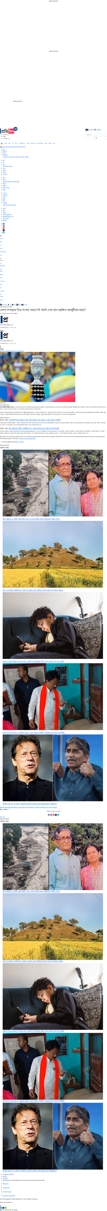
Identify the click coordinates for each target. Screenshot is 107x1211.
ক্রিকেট (4, 166)
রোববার (4, 208)
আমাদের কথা (5, 205)
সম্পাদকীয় (5, 203)
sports (5, 1176)
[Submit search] (96, 137)
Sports (46, 807)
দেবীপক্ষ (4, 212)
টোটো (23, 157)
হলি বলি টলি (5, 182)
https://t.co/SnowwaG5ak (27, 438)
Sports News (53, 807)
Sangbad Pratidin (8, 1174)
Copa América (21, 807)
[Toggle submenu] (0, 258)
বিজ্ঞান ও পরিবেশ (6, 188)
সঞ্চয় (54, 143)
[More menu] (105, 143)
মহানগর (5, 143)
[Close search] (86, 132)
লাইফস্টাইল (39, 143)
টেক (20, 157)
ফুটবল (7, 166)
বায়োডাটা (4, 186)
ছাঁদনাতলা (5, 220)
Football (41, 807)
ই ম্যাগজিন (5, 195)
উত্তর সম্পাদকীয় (12, 205)
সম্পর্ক (10, 157)
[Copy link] (3, 331)
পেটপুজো (17, 157)
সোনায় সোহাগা (6, 218)
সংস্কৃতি (12, 182)
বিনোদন (33, 143)
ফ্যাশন (13, 157)
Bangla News (4, 807)
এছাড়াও (1, 300)
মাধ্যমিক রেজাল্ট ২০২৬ (7, 214)
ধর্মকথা (4, 172)
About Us (6, 1184)
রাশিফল (50, 143)
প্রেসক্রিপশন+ (22, 143)
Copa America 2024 (32, 807)
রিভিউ (9, 182)
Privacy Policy (7, 1192)
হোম (4, 149)
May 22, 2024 (19, 442)
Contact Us (6, 1188)
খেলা (27, 143)
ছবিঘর (46, 143)
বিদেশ (16, 143)
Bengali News (13, 807)
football (5, 1178)
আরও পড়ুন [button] (2, 817)
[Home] (9, 130)
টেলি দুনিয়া (17, 182)
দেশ (13, 143)
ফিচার (4, 210)
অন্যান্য (11, 166)
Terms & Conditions (9, 1196)
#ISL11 (5, 151)
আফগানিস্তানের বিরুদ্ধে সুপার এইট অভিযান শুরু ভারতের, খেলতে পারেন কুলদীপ (34, 419)
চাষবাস (4, 190)
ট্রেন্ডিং (4, 197)
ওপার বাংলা (5, 174)
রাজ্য (10, 143)
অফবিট (4, 170)
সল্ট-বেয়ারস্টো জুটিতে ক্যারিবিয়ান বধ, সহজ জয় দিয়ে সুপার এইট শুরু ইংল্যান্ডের (33, 428)
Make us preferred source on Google (11, 351)
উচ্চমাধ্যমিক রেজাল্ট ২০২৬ (8, 216)
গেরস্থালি (26, 157)
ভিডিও (4, 201)
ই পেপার (4, 193)
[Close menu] (0, 236)
